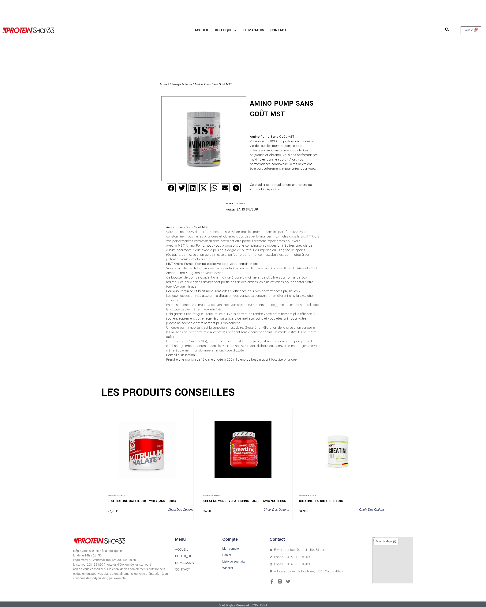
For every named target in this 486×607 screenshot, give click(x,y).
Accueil (164, 84)
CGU (263, 605)
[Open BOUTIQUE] (235, 30)
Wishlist (227, 568)
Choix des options (180, 509)
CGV (255, 605)
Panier (226, 555)
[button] (171, 188)
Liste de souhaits (233, 561)
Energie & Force (182, 84)
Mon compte (230, 548)
